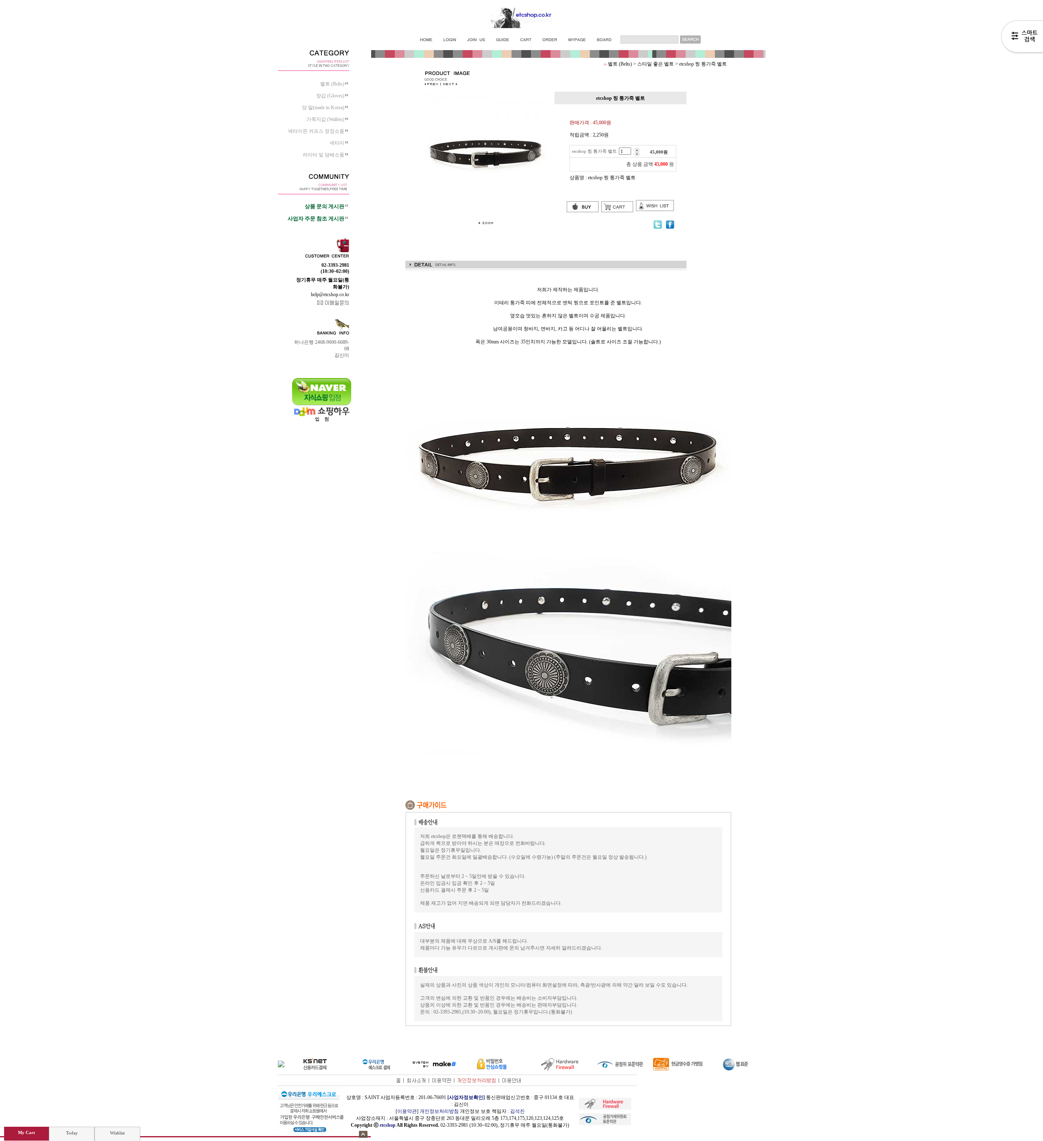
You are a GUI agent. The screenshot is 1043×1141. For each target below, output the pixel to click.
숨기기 (363, 1134)
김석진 (517, 1111)
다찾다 (1022, 37)
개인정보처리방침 (439, 1111)
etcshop (388, 1125)
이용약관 (407, 1111)
